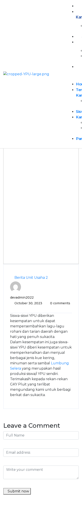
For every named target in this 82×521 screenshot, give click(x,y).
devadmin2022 (22, 297)
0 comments (60, 303)
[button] (73, 75)
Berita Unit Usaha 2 (31, 277)
